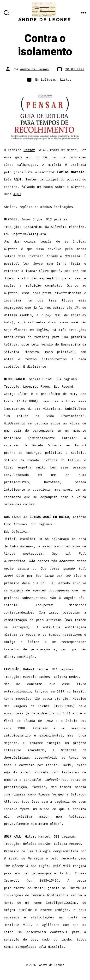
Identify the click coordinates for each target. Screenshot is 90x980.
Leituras (48, 79)
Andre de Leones (34, 69)
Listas (66, 79)
